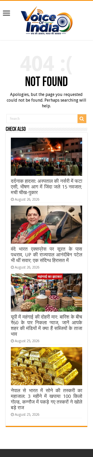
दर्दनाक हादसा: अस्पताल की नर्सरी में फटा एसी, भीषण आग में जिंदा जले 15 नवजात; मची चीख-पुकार (46, 186)
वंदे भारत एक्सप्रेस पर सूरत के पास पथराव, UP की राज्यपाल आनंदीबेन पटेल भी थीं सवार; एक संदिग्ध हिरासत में (46, 254)
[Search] (82, 118)
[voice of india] (46, 19)
